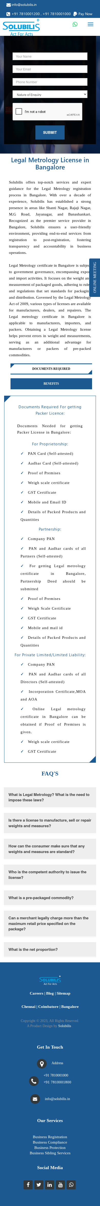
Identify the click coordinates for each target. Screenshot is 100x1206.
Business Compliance (50, 1142)
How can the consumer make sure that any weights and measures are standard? (46, 848)
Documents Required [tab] (51, 369)
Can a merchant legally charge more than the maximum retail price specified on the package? (48, 923)
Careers (36, 993)
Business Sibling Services (50, 1153)
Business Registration (50, 1137)
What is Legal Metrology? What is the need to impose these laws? (48, 797)
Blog (50, 993)
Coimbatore (48, 1007)
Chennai (28, 1007)
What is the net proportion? (33, 949)
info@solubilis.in (24, 4)
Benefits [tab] (51, 383)
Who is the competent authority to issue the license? (47, 874)
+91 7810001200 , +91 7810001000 (41, 13)
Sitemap (63, 993)
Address (57, 1063)
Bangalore (70, 1007)
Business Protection (50, 1148)
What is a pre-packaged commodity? (41, 897)
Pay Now (85, 13)
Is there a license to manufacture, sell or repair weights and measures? (49, 822)
